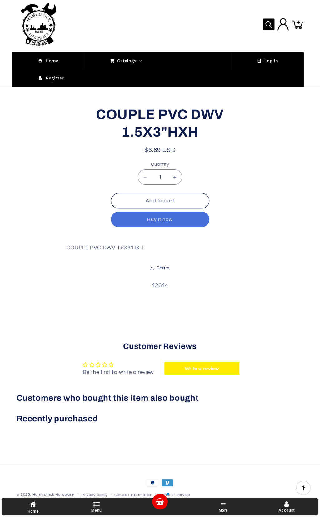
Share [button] (163, 268)
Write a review (202, 368)
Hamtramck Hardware (53, 494)
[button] (269, 24)
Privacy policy (95, 495)
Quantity (160, 164)
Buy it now (160, 219)
